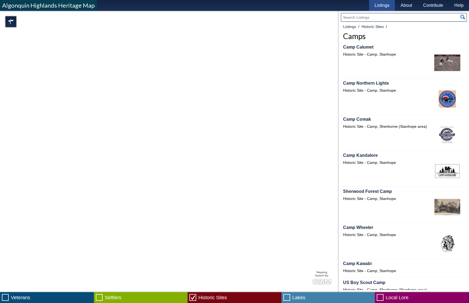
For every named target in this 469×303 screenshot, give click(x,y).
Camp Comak (357, 119)
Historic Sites (373, 26)
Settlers (113, 297)
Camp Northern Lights (366, 83)
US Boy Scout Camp (364, 282)
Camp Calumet (358, 47)
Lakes (298, 297)
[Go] (463, 17)
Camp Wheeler (358, 227)
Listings (382, 5)
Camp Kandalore (360, 155)
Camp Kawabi (357, 263)
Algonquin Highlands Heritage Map (48, 5)
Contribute (433, 5)
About (406, 5)
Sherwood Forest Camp (367, 191)
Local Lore (397, 297)
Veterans (20, 297)
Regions (18, 21)
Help (459, 5)
